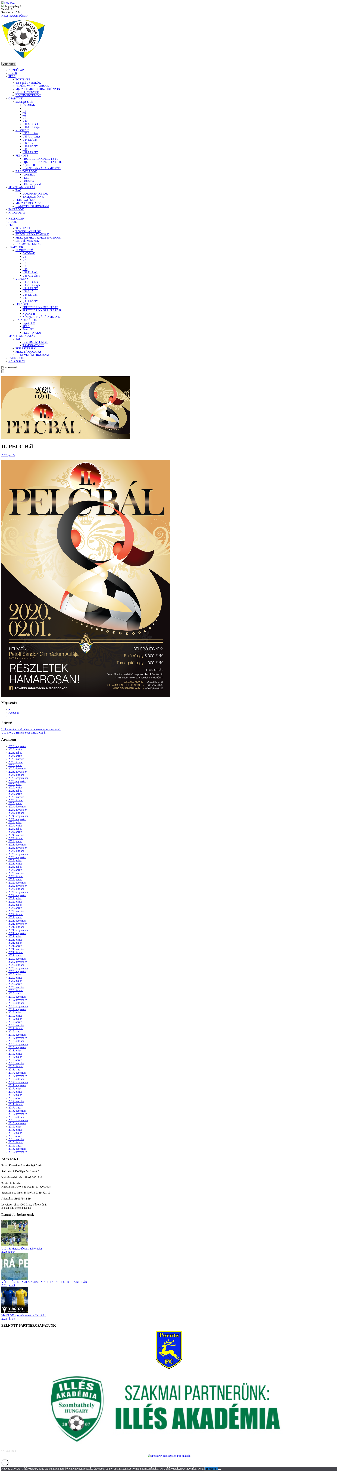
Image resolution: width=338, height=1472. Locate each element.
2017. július (14, 1088)
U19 (25, 149)
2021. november (17, 923)
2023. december (17, 844)
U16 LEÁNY (30, 146)
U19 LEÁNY (30, 152)
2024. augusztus (17, 819)
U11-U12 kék (30, 123)
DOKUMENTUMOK (28, 95)
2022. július (14, 898)
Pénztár (23, 15)
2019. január (15, 1031)
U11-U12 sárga (31, 127)
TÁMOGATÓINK (33, 196)
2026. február (15, 762)
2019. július (14, 1012)
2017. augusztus (17, 1085)
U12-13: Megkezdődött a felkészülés (21, 1248)
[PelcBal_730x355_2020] (65, 437)
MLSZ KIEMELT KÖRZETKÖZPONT (38, 88)
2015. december (17, 1148)
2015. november (17, 1151)
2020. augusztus (17, 971)
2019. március (16, 1025)
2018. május (15, 1056)
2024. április (15, 831)
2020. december (17, 958)
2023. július (14, 860)
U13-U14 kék (30, 133)
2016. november (17, 1113)
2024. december (17, 806)
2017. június (15, 1091)
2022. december (17, 882)
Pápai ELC (29, 174)
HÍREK (12, 73)
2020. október (16, 964)
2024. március (16, 835)
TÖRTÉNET (22, 79)
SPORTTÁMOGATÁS (21, 187)
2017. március (16, 1101)
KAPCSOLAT (16, 212)
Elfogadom (211, 1468)
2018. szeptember (18, 1044)
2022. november (17, 885)
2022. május (15, 904)
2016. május (15, 1132)
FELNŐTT (21, 155)
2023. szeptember (18, 854)
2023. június (15, 863)
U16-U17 (28, 142)
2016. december (17, 1110)
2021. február (15, 952)
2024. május (15, 828)
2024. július (14, 822)
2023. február (15, 876)
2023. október (16, 850)
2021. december (17, 920)
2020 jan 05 (8, 455)
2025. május (15, 790)
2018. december (17, 1034)
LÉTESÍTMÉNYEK (27, 92)
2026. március (16, 758)
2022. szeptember (18, 892)
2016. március (16, 1139)
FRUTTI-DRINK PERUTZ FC (40, 158)
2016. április (15, 1136)
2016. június (15, 1129)
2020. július (14, 974)
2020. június (15, 977)
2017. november (17, 1075)
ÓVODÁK (29, 104)
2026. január (15, 765)
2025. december (17, 768)
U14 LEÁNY (30, 139)
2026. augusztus (17, 746)
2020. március (16, 987)
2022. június (15, 901)
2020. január (15, 993)
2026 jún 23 (8, 1285)
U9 (24, 117)
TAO (18, 190)
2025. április (15, 793)
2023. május (15, 866)
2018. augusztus (17, 1047)
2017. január (15, 1107)
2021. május (15, 942)
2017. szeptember (18, 1082)
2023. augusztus (17, 857)
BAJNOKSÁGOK (26, 171)
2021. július (14, 936)
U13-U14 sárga (31, 136)
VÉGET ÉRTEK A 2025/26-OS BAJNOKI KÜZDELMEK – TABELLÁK (44, 1281)
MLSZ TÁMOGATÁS (28, 203)
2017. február (15, 1104)
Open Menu (9, 63)
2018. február (15, 1066)
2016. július (14, 1126)
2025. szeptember (18, 777)
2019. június (15, 1015)
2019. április (15, 1021)
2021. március (16, 949)
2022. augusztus (17, 895)
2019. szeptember (18, 1006)
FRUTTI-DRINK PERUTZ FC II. (42, 161)
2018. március (16, 1063)
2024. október (16, 812)
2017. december (17, 1072)
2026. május (15, 752)
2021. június (15, 939)
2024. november (17, 809)
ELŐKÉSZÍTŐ (24, 101)
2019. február (15, 1028)
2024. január (15, 841)
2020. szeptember (18, 968)
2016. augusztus (17, 1123)
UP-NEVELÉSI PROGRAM (32, 206)
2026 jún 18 (8, 1318)
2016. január (15, 1145)
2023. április (15, 869)
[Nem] (219, 1469)
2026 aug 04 (8, 1251)
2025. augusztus (17, 781)
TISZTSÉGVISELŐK (28, 82)
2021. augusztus (17, 933)
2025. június (15, 787)
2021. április (15, 945)
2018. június (15, 1053)
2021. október (16, 926)
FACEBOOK (16, 209)
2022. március (16, 911)
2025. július (14, 784)
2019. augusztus (17, 1009)
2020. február (15, 990)
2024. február (15, 838)
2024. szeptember (18, 816)
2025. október (16, 774)
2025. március (16, 796)
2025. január (15, 803)
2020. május (15, 980)
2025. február (15, 800)
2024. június (15, 825)
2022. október (16, 888)
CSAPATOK (15, 98)
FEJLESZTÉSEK (25, 199)
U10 (25, 120)
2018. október (16, 1040)
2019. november (17, 999)
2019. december (17, 996)
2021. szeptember (18, 930)
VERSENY (22, 130)
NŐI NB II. (29, 165)
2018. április (15, 1059)
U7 (24, 111)
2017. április (15, 1098)
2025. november (17, 771)
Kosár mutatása (10, 15)
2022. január (15, 917)
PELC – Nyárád (32, 184)
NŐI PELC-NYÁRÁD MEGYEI (42, 168)
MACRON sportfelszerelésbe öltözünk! (23, 1315)
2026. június (15, 749)
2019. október (16, 1002)
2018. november (17, 1037)
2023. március (16, 873)
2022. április (15, 907)
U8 (24, 114)
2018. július (14, 1050)
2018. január (15, 1069)
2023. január (15, 879)
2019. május (15, 1018)
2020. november (17, 961)
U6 (24, 108)
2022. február (15, 914)
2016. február (15, 1142)
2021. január (15, 955)
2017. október (16, 1079)
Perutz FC (28, 180)
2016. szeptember (18, 1120)
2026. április (15, 755)
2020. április (15, 983)
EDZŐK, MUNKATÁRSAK (32, 85)
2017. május (15, 1094)
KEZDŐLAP (16, 69)
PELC (11, 76)
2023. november (17, 847)
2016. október (16, 1117)
